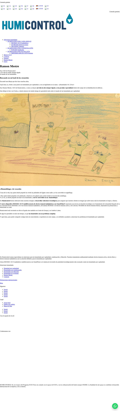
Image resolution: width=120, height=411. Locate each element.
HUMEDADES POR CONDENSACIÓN (20, 48)
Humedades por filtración (11, 271)
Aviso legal (7, 302)
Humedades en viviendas (11, 273)
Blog (1, 283)
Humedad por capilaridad (11, 268)
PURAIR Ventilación (17, 50)
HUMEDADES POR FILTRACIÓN (19, 51)
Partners (6, 58)
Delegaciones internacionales (8, 280)
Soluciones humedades (10, 39)
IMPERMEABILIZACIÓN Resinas (22, 53)
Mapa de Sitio (8, 306)
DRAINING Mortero (17, 46)
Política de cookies (9, 304)
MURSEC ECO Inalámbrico (19, 43)
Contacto (6, 56)
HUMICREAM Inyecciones (19, 45)
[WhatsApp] (115, 406)
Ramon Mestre (8, 60)
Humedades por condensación (13, 270)
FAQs (5, 61)
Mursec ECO (8, 55)
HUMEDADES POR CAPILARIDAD (19, 41)
